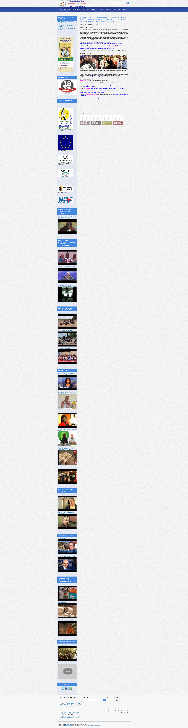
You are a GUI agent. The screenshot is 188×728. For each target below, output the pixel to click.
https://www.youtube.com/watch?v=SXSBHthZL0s (108, 98)
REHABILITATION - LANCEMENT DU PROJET (67, 494)
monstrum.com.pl (98, 725)
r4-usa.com (83, 725)
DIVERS (101, 9)
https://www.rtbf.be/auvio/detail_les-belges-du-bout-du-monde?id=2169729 (97, 48)
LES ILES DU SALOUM (62, 645)
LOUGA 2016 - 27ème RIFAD (64, 348)
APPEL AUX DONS (62, 538)
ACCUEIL (110, 5)
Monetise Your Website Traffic (70, 725)
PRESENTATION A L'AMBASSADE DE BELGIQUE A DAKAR (65, 468)
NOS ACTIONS (76, 9)
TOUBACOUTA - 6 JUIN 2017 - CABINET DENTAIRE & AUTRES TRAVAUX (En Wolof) (67, 286)
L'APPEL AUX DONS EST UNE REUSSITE (66, 556)
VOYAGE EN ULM (61, 663)
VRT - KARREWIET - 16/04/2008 (64, 584)
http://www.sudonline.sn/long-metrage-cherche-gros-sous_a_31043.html (107, 88)
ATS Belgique (69, 724)
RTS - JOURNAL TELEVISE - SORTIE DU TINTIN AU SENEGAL (66, 393)
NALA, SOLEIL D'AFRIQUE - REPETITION (66, 330)
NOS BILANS (86, 9)
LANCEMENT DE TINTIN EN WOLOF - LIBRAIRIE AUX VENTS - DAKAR (65, 449)
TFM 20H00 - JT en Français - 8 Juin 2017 (66, 249)
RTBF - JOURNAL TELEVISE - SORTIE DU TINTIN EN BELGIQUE (66, 374)
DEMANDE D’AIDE (125, 5)
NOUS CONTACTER (117, 5)
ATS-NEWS (117, 9)
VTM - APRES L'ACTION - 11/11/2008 (65, 620)
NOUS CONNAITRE (65, 9)
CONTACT (125, 9)
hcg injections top (89, 725)
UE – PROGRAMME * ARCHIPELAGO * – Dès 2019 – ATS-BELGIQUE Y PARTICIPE (70, 704)
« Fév (108, 716)
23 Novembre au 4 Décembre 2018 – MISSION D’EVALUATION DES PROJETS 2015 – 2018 (70, 717)
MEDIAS (94, 9)
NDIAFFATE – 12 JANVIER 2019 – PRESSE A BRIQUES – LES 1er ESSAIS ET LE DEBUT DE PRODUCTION (70, 713)
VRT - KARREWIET (62, 602)
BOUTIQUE (108, 9)
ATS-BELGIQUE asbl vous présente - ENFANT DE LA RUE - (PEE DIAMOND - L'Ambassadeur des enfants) (67, 217)
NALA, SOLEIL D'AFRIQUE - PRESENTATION (67, 313)
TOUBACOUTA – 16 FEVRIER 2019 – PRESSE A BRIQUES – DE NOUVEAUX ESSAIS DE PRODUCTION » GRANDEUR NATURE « (70, 707)
